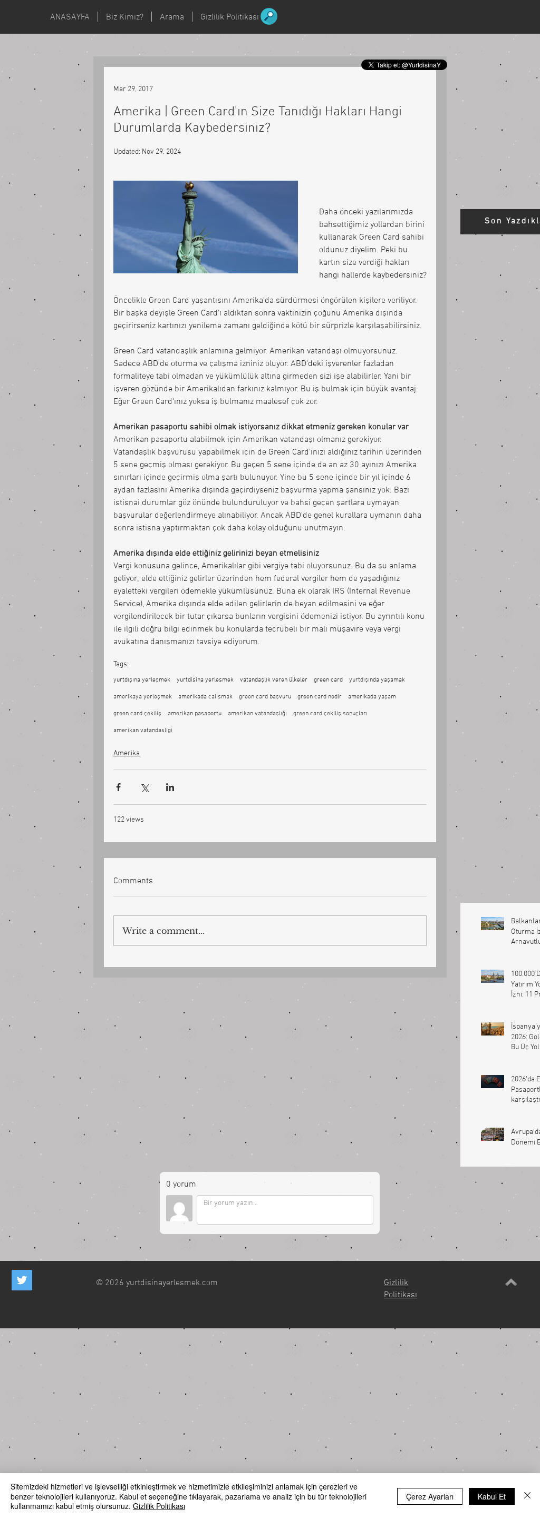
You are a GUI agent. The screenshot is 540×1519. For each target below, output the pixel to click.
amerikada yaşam (372, 697)
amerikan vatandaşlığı (257, 713)
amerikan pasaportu (194, 713)
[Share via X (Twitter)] (144, 787)
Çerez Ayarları (430, 1496)
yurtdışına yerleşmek (141, 680)
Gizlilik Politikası (159, 1506)
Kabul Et (492, 1496)
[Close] (527, 1496)
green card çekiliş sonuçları (330, 713)
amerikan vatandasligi (142, 730)
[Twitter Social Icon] (22, 1280)
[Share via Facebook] (118, 787)
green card (328, 680)
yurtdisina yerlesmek (205, 680)
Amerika (126, 753)
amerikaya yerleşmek (142, 697)
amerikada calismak (205, 697)
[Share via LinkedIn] (170, 787)
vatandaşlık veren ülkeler (273, 680)
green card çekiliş (137, 713)
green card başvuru (265, 697)
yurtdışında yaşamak (377, 680)
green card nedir (319, 697)
